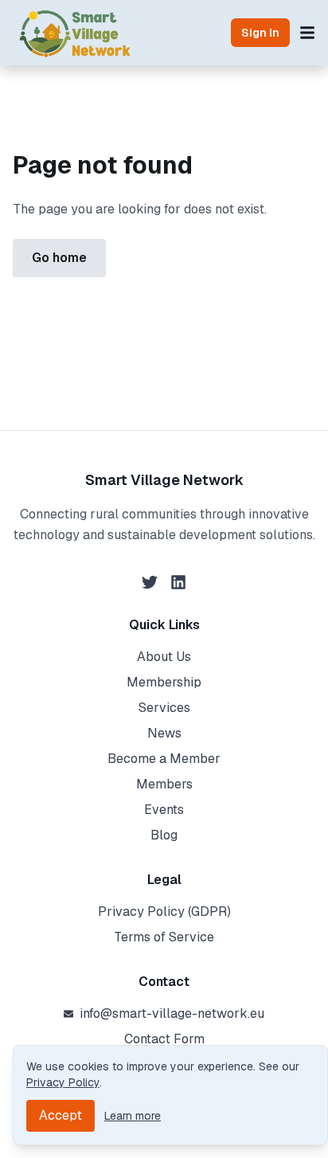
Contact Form (164, 1039)
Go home (59, 257)
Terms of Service (164, 937)
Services (164, 707)
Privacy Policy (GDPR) (164, 911)
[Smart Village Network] (75, 32)
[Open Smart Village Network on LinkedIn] (178, 582)
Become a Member (164, 758)
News (164, 733)
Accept (60, 1115)
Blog (164, 835)
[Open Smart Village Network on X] (150, 582)
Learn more (132, 1116)
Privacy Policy (63, 1082)
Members (164, 784)
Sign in (260, 32)
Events (164, 809)
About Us (164, 656)
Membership (164, 682)
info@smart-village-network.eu (172, 1013)
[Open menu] (307, 33)
